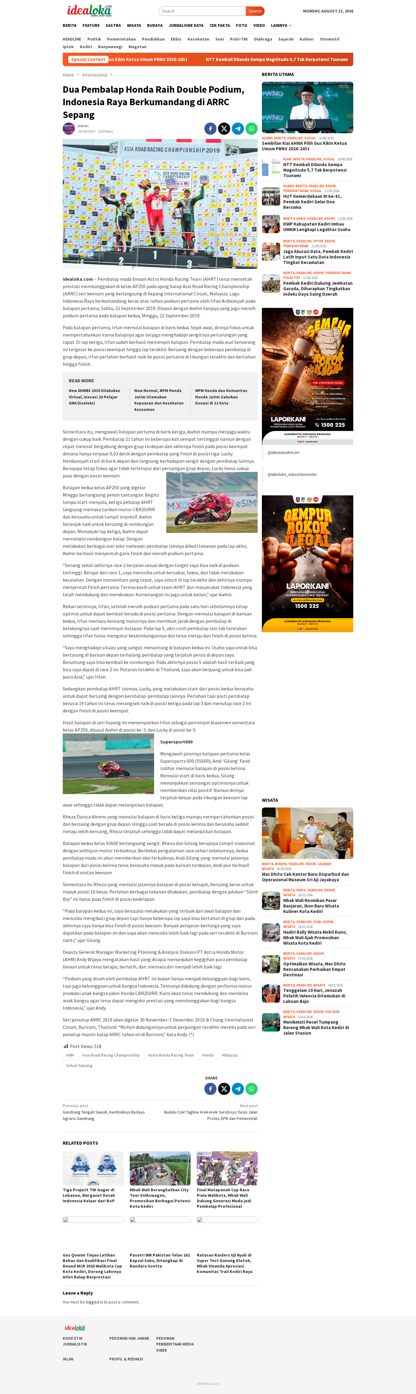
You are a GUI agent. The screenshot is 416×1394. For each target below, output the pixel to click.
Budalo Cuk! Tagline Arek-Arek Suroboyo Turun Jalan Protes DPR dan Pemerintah (211, 1112)
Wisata (268, 869)
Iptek (318, 241)
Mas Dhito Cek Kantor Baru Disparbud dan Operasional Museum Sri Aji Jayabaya (305, 876)
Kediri (331, 186)
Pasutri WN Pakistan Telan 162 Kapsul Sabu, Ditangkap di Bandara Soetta (160, 1260)
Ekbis (301, 218)
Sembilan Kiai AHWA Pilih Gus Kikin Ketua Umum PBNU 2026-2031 (304, 146)
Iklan (68, 1359)
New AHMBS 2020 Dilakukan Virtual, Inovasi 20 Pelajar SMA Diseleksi (94, 397)
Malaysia (230, 1055)
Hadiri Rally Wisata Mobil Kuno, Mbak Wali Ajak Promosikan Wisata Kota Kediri (315, 937)
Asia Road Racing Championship (111, 1055)
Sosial (310, 138)
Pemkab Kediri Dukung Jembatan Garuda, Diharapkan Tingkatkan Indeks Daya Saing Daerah (318, 288)
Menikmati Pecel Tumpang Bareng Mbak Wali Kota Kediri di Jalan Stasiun (316, 1027)
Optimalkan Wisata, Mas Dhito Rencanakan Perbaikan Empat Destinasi (314, 969)
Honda (208, 1055)
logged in (94, 1302)
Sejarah (324, 863)
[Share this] (210, 129)
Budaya (281, 863)
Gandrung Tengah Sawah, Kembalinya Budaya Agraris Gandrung (104, 1112)
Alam (287, 159)
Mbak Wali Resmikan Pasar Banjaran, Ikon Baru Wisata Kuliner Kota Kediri (311, 905)
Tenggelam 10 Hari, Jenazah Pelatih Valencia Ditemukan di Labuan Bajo (314, 996)
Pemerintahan (295, 191)
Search (255, 11)
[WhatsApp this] (251, 129)
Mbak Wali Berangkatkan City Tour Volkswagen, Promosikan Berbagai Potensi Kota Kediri (160, 1198)
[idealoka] (89, 10)
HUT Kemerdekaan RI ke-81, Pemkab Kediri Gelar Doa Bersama (312, 201)
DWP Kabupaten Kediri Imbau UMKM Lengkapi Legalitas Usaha (316, 226)
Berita (280, 138)
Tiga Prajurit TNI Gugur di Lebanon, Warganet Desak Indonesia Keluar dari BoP (89, 1195)
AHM (70, 1055)
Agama (267, 138)
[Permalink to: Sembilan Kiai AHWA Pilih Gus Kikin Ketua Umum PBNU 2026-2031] (307, 108)
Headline (295, 138)
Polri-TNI (291, 278)
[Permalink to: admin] (69, 128)
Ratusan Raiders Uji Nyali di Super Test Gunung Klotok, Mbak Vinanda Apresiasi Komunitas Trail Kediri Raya (224, 1263)
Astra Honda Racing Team (171, 1055)
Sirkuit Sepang (79, 1065)
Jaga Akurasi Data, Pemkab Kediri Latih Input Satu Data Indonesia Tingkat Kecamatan (318, 256)
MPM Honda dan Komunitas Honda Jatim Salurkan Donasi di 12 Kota (221, 397)
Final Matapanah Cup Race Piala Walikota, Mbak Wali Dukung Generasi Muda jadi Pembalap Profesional (224, 1198)
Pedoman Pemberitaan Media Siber (175, 1344)
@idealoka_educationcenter (292, 474)
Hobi (317, 921)
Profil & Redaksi (126, 1359)
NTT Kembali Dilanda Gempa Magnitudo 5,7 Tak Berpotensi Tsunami (232, 59)
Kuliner (332, 1012)
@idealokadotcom (283, 452)
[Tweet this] (224, 129)
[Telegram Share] (238, 129)
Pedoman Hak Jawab (129, 1338)
